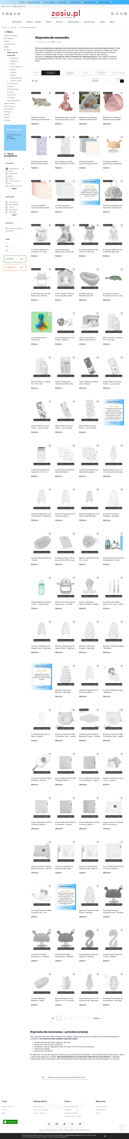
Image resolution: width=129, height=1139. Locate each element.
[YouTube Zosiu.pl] (15, 14)
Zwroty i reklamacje (39, 1113)
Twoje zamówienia (102, 1106)
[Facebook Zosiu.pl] (3, 14)
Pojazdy (48, 22)
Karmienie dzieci (89, 22)
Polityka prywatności (71, 1113)
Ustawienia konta (101, 1110)
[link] (15, 169)
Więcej (111, 22)
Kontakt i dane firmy (8, 1106)
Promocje (7, 120)
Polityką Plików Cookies (72, 1135)
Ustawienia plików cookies (73, 1116)
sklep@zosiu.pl (20, 6)
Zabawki (38, 22)
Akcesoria (59, 22)
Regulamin (67, 1110)
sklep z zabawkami (74, 59)
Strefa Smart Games (10, 35)
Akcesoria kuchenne (14, 100)
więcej (14, 188)
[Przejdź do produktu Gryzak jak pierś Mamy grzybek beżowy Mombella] (113, 146)
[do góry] (122, 1127)
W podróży (11, 98)
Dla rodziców (11, 95)
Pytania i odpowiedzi (71, 1106)
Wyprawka (7, 112)
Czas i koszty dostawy (40, 1110)
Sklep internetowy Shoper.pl (48, 1130)
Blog (3, 1113)
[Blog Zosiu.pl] (19, 14)
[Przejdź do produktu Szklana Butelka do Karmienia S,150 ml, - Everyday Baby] (41, 586)
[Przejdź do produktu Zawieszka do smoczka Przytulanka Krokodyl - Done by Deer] (113, 278)
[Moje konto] (117, 14)
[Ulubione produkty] (121, 14)
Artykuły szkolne (73, 22)
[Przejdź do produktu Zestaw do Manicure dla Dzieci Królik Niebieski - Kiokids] (113, 542)
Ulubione (98, 1113)
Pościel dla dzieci (16, 78)
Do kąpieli (10, 92)
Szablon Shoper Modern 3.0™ (68, 1130)
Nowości (30, 22)
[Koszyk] (126, 14)
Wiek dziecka (17, 22)
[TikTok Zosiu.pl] (11, 14)
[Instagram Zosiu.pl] (7, 14)
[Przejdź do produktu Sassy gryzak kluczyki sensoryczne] (41, 322)
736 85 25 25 (8, 6)
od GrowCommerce (83, 1130)
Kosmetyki (10, 86)
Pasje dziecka (8, 109)
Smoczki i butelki (15, 81)
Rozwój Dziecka (9, 106)
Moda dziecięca (12, 83)
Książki (102, 22)
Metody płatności (38, 1106)
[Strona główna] (66, 14)
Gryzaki (12, 64)
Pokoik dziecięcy (13, 89)
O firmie (4, 1110)
